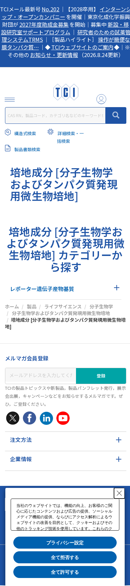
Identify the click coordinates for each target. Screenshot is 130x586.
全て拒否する (65, 557)
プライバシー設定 (65, 542)
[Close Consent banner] (119, 493)
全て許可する (65, 572)
